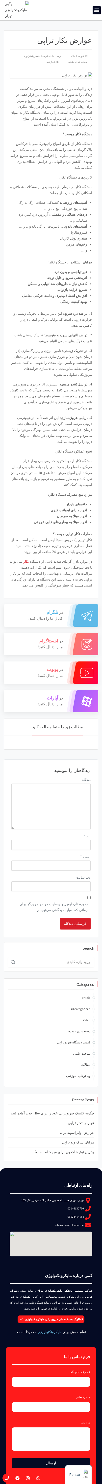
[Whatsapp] (38, 1478)
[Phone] (7, 1478)
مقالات (85, 1065)
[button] (97, 10)
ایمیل (85, 857)
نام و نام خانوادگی (80, 1371)
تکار (26, 561)
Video (86, 1020)
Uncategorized (80, 1009)
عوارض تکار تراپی (81, 1123)
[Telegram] (17, 1478)
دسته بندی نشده (77, 61)
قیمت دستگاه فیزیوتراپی (73, 1042)
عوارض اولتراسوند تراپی (76, 1133)
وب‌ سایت (83, 877)
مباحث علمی (81, 1053)
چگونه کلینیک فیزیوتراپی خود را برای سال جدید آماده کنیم (52, 1113)
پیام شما (85, 1422)
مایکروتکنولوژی (31, 55)
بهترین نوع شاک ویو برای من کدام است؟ (64, 1152)
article (86, 998)
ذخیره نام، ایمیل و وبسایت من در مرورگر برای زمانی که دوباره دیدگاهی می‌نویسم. (54, 907)
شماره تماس (83, 1397)
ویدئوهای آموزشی (78, 1076)
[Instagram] (27, 1478)
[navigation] (78, 1474)
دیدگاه (85, 780)
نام (87, 836)
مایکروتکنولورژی (49, 1332)
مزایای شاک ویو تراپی (78, 1142)
